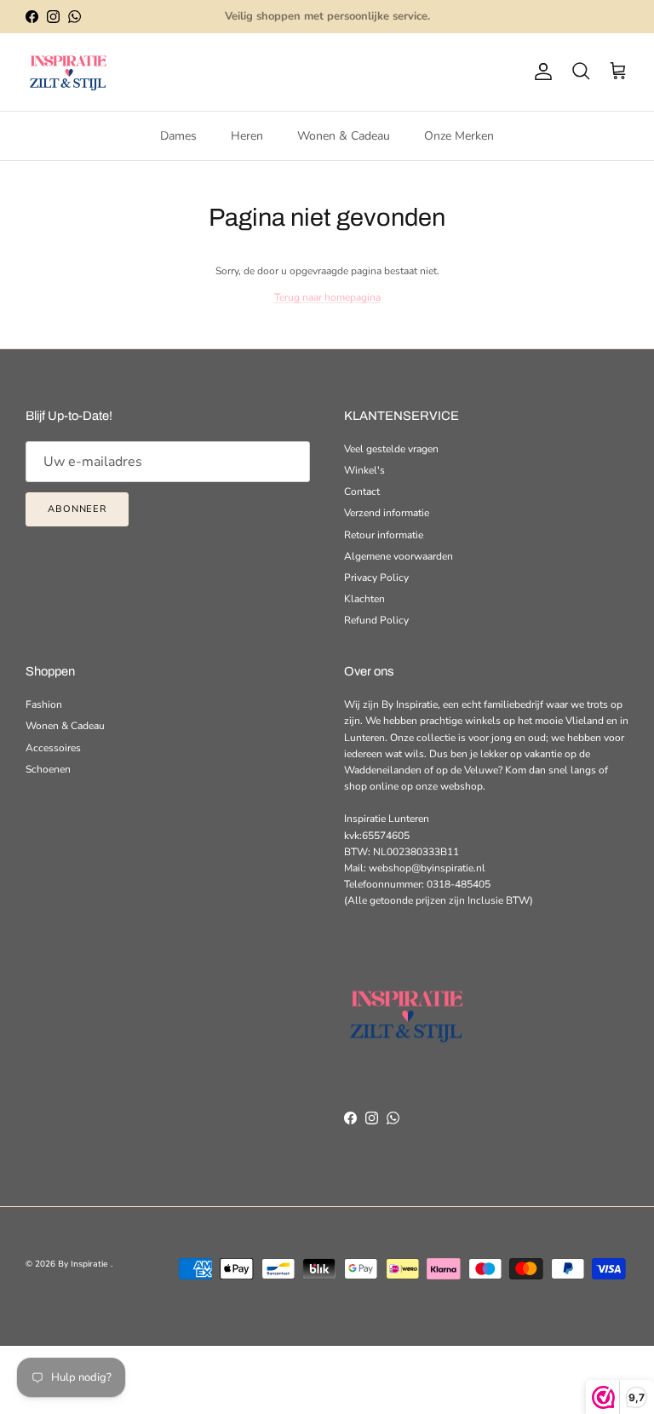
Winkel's (364, 470)
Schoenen (48, 769)
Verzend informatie (386, 513)
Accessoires (53, 748)
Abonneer (77, 509)
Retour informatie (383, 535)
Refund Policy (376, 620)
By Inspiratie (84, 1264)
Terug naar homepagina (327, 297)
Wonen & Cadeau (343, 136)
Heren (247, 136)
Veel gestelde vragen (391, 449)
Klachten (364, 599)
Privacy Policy (376, 577)
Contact (362, 491)
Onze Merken (459, 136)
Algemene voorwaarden (398, 556)
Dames (178, 136)
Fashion (44, 704)
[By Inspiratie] (68, 72)
